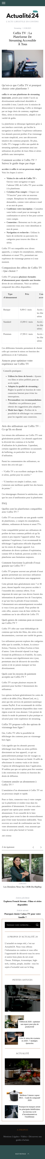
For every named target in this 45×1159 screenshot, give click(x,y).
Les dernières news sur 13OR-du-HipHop (22, 887)
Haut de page (20, 1154)
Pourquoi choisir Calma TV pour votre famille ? (22, 913)
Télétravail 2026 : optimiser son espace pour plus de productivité (29, 1024)
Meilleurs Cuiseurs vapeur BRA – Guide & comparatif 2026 (29, 1097)
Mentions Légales (11, 1136)
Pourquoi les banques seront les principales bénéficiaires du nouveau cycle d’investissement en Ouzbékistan (29, 1112)
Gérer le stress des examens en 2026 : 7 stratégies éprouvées (29, 1040)
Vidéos (24, 1136)
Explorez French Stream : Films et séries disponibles (23, 901)
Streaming (17, 28)
